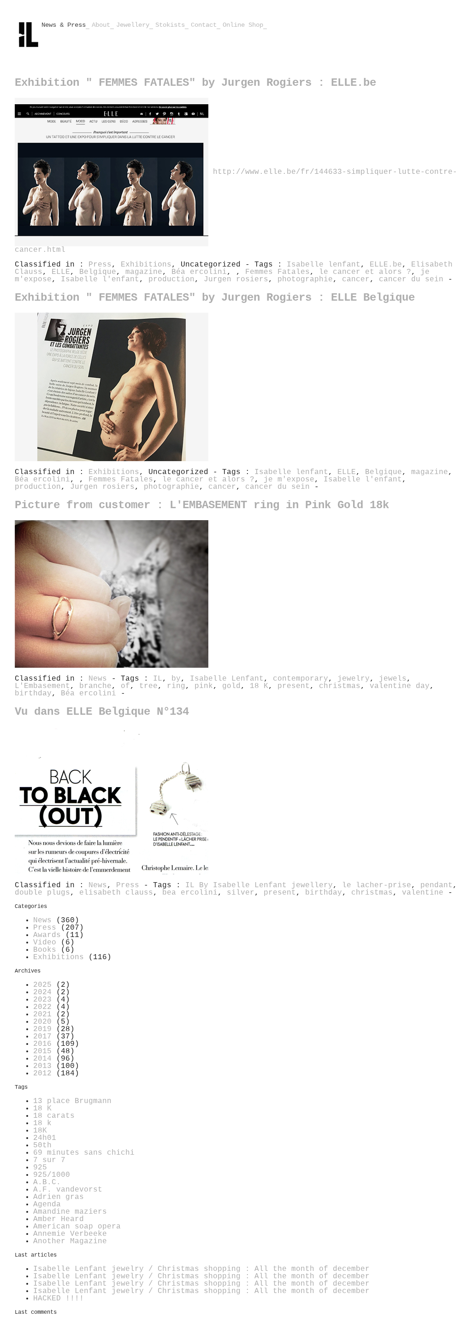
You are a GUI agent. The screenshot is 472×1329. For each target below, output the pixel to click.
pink (204, 686)
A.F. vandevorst (67, 1190)
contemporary (300, 679)
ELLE (61, 272)
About (101, 25)
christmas (339, 686)
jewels (393, 679)
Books (44, 950)
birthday (33, 693)
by (176, 679)
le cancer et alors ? (365, 272)
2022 (42, 1007)
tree (148, 686)
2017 (42, 1036)
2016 (42, 1044)
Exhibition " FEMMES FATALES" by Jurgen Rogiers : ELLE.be (195, 83)
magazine (143, 272)
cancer (356, 279)
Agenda (47, 1204)
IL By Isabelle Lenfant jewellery (259, 885)
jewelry (353, 679)
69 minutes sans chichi (84, 1153)
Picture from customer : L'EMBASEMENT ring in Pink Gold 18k (202, 505)
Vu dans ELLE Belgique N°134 (102, 712)
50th (42, 1145)
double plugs (42, 893)
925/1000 (51, 1175)
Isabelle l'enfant (100, 279)
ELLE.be (386, 265)
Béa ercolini (199, 272)
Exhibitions (146, 265)
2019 (42, 1029)
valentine (422, 893)
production (171, 279)
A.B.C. (47, 1182)
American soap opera (77, 1226)
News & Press (63, 25)
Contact (204, 25)
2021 (42, 1014)
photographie (305, 279)
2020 (42, 1022)
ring (176, 686)
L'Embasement (42, 686)
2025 (42, 985)
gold (231, 686)
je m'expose (289, 479)
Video (44, 942)
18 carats (54, 1116)
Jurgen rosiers (236, 279)
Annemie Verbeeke (70, 1234)
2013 (42, 1066)
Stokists (170, 25)
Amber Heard (58, 1219)
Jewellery (132, 25)
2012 (42, 1073)
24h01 (44, 1138)
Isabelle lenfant (323, 265)
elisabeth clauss (116, 893)
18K (40, 1131)
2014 (42, 1059)
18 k (42, 1123)
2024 (42, 992)
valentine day (400, 686)
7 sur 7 (49, 1160)
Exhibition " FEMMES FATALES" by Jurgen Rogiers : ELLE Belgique (215, 297)
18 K (259, 686)
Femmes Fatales (277, 272)
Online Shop (243, 25)
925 (40, 1167)
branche (95, 686)
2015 (42, 1051)
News (97, 679)
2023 (42, 1000)
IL (157, 679)
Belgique (97, 272)
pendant (436, 885)
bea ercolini (190, 893)
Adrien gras (58, 1197)
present (293, 686)
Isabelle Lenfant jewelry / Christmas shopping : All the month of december (201, 1269)
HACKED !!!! (58, 1298)
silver (240, 893)
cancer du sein (411, 279)
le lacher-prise (376, 885)
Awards (47, 935)
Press (100, 265)
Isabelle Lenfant (227, 679)
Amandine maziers (70, 1212)
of (125, 686)
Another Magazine (70, 1241)
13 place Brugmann (72, 1101)
